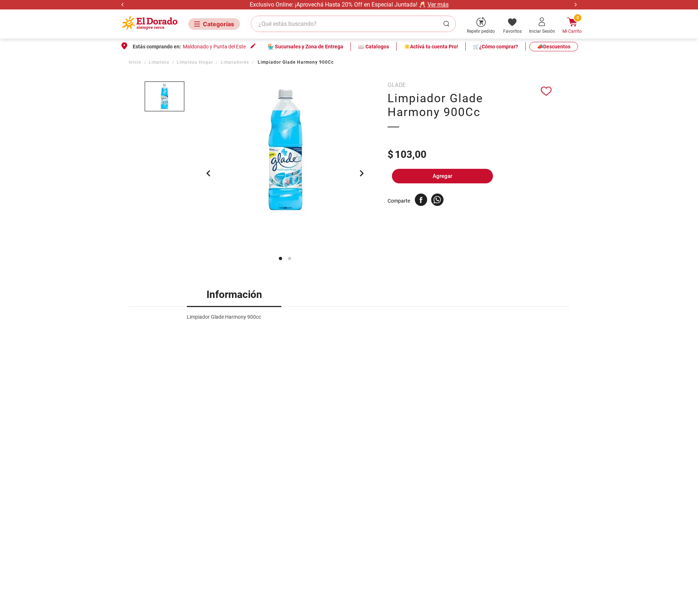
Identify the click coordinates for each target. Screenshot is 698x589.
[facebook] (421, 200)
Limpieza (159, 62)
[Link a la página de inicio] (136, 62)
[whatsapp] (437, 200)
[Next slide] (575, 4)
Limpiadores (235, 62)
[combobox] (353, 24)
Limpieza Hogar (195, 62)
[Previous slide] (122, 4)
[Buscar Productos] (448, 24)
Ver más (438, 4)
